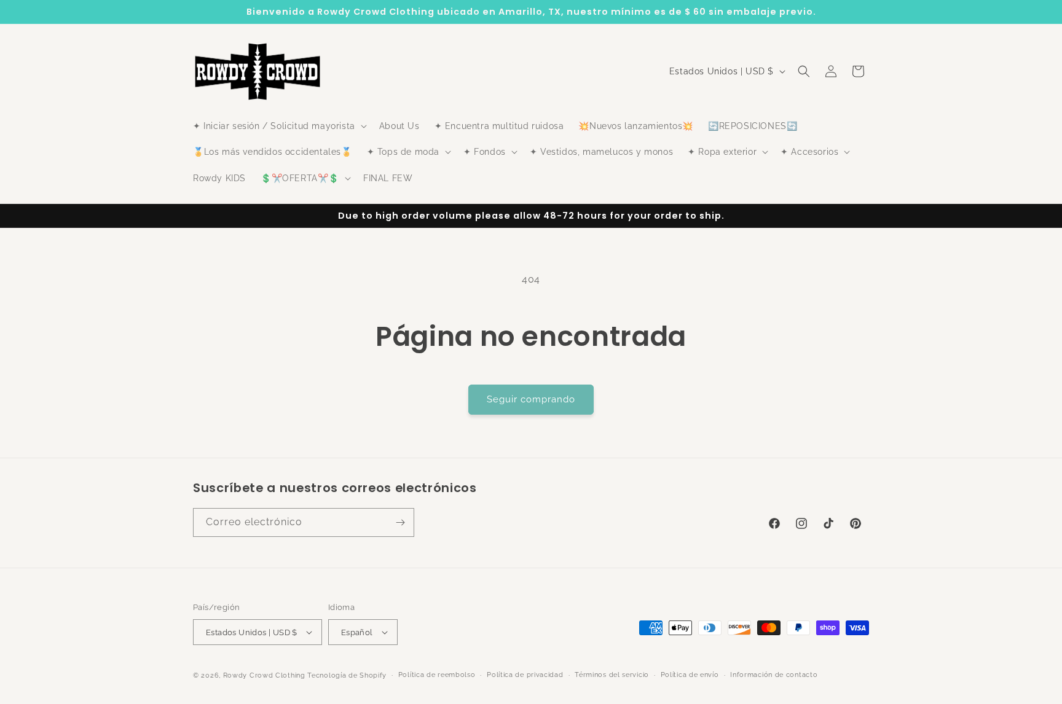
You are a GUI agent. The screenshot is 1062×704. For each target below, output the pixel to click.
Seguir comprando (531, 399)
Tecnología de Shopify (347, 675)
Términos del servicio (612, 675)
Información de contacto (773, 675)
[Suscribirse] (400, 522)
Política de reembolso (437, 675)
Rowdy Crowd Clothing (264, 675)
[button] (279, 126)
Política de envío (690, 675)
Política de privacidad (525, 675)
